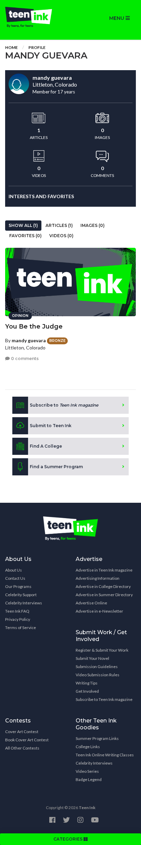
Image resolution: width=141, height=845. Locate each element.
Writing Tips (87, 683)
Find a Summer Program (56, 466)
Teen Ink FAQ (17, 611)
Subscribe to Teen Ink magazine (104, 699)
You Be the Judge (34, 326)
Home (11, 47)
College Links (88, 746)
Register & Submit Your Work (102, 650)
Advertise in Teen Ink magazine (104, 570)
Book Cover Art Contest (27, 739)
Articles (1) (59, 225)
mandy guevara (29, 340)
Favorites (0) (25, 235)
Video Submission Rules (97, 674)
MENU (117, 18)
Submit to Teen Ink (51, 425)
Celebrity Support (21, 594)
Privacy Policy (17, 619)
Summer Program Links (97, 738)
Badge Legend (89, 779)
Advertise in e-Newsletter (99, 611)
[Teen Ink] (35, 17)
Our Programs (18, 586)
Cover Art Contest (21, 731)
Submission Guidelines (97, 666)
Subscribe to (64, 405)
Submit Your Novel (92, 658)
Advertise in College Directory (103, 586)
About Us (13, 570)
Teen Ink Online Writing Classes (105, 754)
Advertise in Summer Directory (104, 594)
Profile (37, 47)
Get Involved (87, 691)
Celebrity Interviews (23, 602)
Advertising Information (97, 578)
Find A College (46, 446)
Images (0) (92, 225)
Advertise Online (91, 602)
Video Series (87, 771)
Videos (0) (61, 235)
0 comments (24, 358)
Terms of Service (20, 627)
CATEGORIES (68, 839)
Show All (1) (23, 225)
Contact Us (15, 578)
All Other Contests (22, 748)
